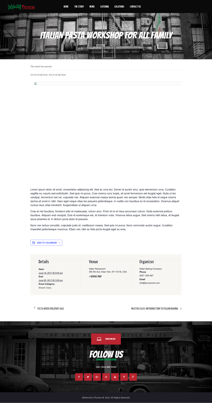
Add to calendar (47, 242)
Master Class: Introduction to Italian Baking (155, 308)
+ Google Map (95, 276)
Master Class (45, 287)
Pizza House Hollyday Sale (50, 308)
